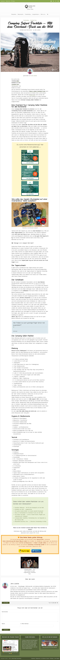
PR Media (13, 1)
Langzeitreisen (35, 14)
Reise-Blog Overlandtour (16, 658)
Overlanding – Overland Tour (30, 20)
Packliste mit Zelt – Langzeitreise (23, 509)
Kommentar (5, 611)
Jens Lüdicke (37, 30)
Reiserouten (20, 14)
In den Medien (56, 658)
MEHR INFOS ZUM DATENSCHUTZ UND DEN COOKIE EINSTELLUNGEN (29, 647)
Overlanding (27, 14)
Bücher (47, 658)
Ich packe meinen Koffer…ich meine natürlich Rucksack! (29, 511)
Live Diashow (43, 658)
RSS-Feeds (36, 533)
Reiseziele (13, 14)
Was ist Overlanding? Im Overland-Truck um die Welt (29, 512)
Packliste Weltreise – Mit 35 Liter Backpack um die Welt (29, 507)
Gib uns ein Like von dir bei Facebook (50, 647)
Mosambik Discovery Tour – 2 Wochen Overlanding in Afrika (30, 521)
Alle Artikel (6, 602)
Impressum (3, 1)
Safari (17, 81)
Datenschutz (8, 1)
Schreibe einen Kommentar (26, 30)
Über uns (43, 14)
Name (3, 623)
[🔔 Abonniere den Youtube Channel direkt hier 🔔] (10, 645)
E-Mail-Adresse (24, 623)
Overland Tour (15, 84)
